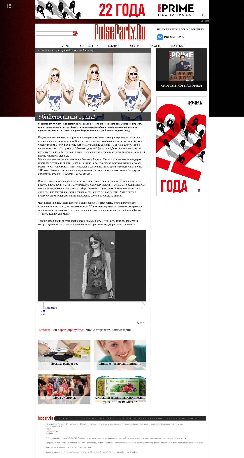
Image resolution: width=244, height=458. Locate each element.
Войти (202, 20)
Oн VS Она (167, 418)
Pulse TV (86, 418)
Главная (43, 50)
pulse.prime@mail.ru (128, 452)
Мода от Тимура (64, 397)
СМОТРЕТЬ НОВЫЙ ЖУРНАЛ (181, 85)
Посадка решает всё (64, 363)
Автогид (132, 418)
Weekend (123, 418)
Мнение (151, 418)
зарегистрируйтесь (71, 329)
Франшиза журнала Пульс (185, 418)
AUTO (65, 418)
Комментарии (50, 308)
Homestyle (112, 418)
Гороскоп (141, 418)
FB (44, 311)
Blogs (159, 418)
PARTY (59, 418)
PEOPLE (78, 418)
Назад (41, 304)
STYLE (71, 418)
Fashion (56, 50)
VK (44, 314)
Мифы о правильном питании (120, 363)
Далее (142, 304)
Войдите (44, 329)
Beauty (94, 418)
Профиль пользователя (206, 20)
